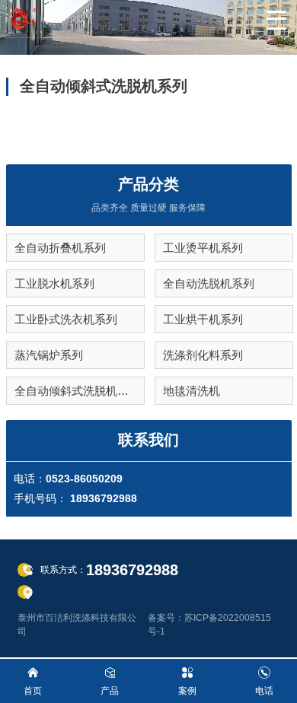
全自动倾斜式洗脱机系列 (77, 390)
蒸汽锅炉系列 (48, 354)
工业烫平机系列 (203, 247)
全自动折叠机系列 (60, 247)
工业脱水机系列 (54, 283)
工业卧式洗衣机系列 (65, 319)
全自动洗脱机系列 (208, 283)
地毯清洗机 (191, 390)
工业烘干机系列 (203, 319)
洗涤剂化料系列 (203, 354)
